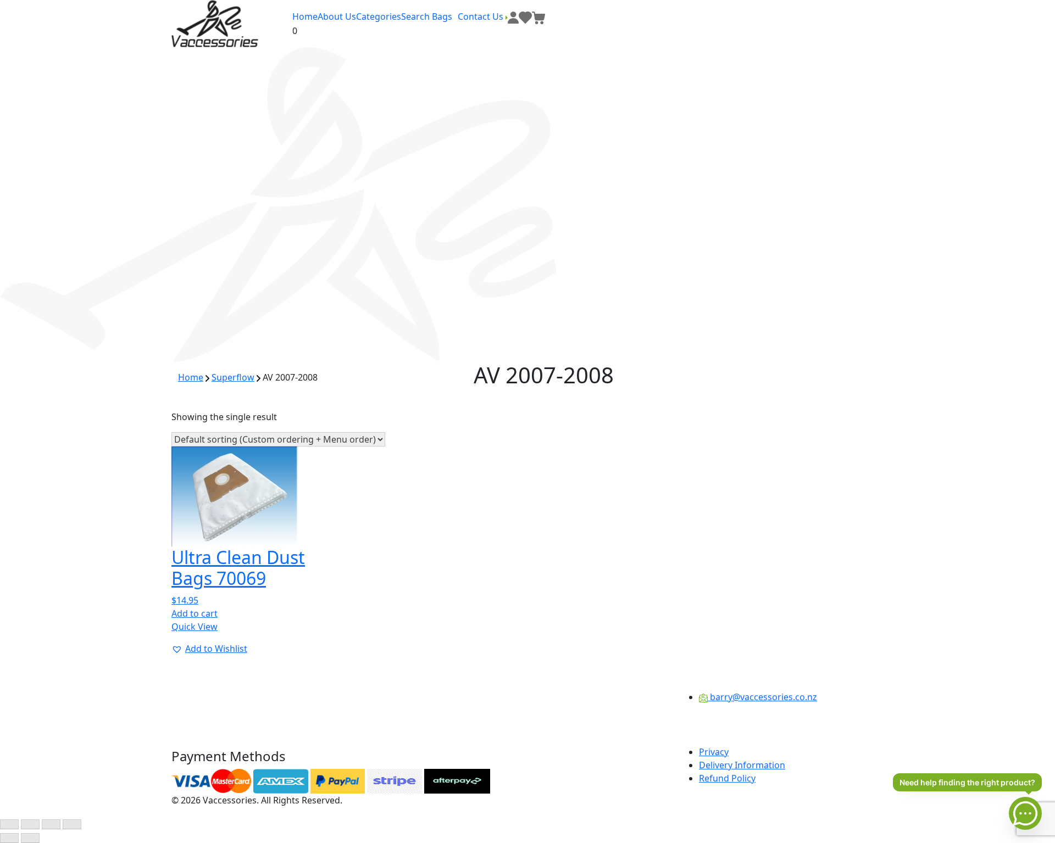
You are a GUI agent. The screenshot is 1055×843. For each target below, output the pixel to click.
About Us (337, 16)
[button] (209, 648)
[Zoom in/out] (9, 824)
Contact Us (482, 16)
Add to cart (194, 613)
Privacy (714, 752)
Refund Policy (727, 778)
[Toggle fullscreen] (30, 824)
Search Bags (426, 16)
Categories (378, 16)
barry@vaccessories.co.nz (762, 697)
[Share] (51, 824)
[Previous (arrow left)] (9, 838)
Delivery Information (742, 765)
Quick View (194, 627)
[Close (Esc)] (72, 824)
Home (305, 16)
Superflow (233, 377)
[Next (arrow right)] (30, 838)
